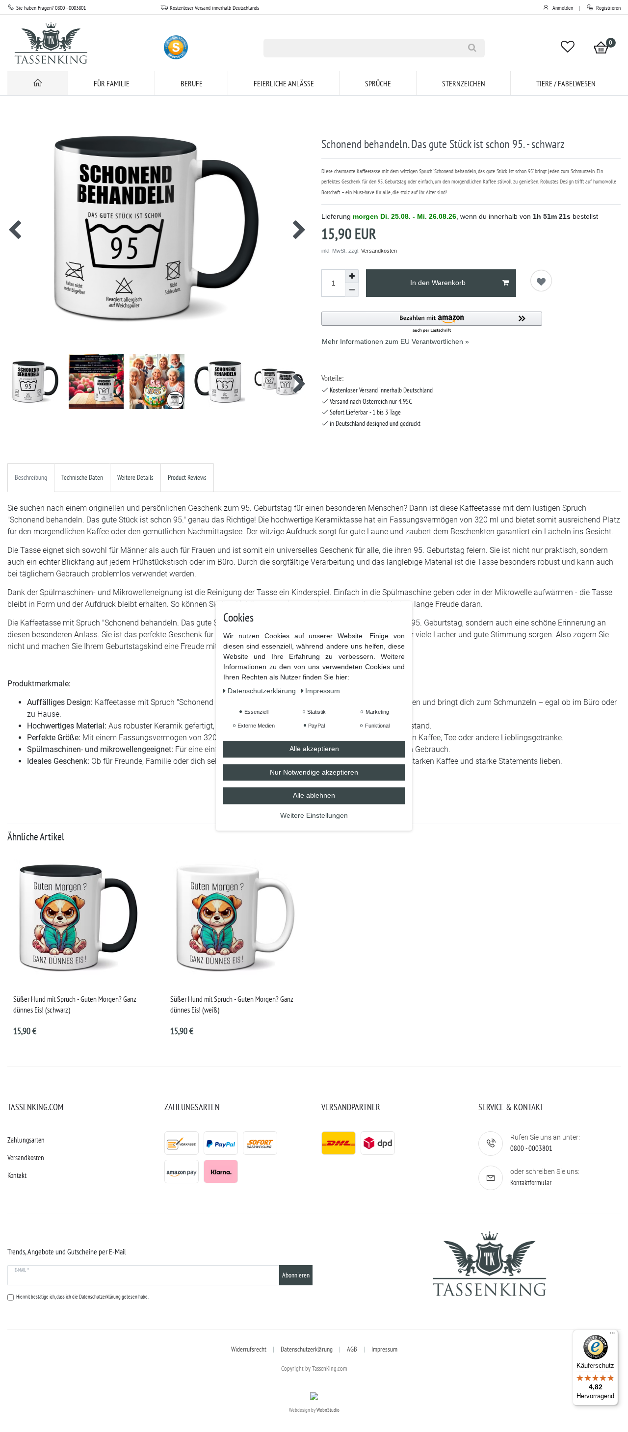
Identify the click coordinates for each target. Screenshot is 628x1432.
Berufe (192, 83)
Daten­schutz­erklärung (263, 691)
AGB (352, 1349)
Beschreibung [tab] (31, 477)
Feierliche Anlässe (284, 83)
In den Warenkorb (438, 282)
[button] (431, 323)
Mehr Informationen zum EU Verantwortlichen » (395, 341)
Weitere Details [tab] (135, 477)
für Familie (112, 83)
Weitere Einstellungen (314, 815)
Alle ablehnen (314, 796)
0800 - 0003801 (531, 1148)
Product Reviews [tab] (187, 477)
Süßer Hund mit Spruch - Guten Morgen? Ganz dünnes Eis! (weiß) (231, 1004)
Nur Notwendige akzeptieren (314, 772)
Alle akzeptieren (314, 749)
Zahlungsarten (26, 1140)
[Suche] (472, 48)
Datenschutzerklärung (307, 1349)
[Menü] (612, 1335)
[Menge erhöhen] (352, 276)
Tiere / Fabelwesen (566, 83)
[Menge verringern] (352, 290)
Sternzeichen (463, 83)
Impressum (384, 1349)
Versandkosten (379, 251)
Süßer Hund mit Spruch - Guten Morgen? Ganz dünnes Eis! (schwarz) (74, 1004)
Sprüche (378, 83)
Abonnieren (296, 1275)
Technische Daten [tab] (82, 477)
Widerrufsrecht (248, 1349)
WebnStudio (328, 1409)
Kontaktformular (530, 1182)
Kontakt (16, 1175)
